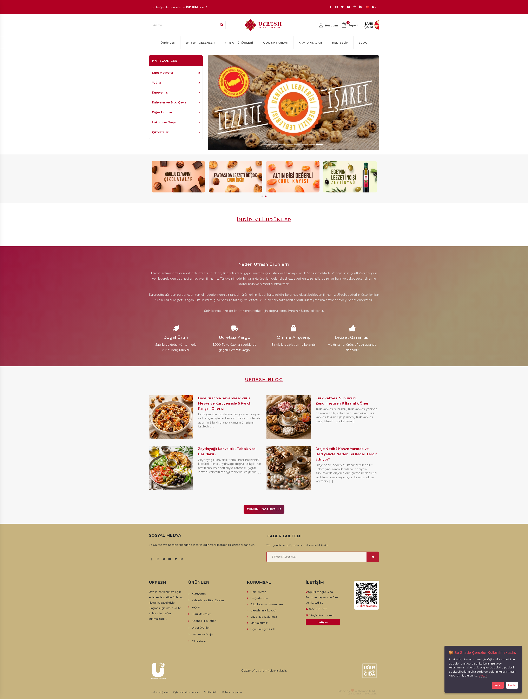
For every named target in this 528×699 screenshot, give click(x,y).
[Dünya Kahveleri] (350, 176)
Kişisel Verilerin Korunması (186, 692)
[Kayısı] (235, 176)
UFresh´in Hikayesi (263, 610)
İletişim (323, 622)
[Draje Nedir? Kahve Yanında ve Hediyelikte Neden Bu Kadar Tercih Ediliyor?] (288, 468)
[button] (262, 196)
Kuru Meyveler (162, 73)
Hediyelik (340, 42)
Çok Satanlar (275, 42)
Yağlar (156, 82)
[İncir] (178, 176)
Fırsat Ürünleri (239, 42)
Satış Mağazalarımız (263, 616)
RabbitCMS (369, 691)
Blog (363, 42)
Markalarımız (259, 622)
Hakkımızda (258, 591)
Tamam (497, 685)
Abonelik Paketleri (204, 620)
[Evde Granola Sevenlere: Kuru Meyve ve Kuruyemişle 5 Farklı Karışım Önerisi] (171, 417)
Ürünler (168, 42)
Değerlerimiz (259, 598)
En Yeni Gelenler (200, 42)
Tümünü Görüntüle (264, 509)
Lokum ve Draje (164, 122)
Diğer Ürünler (162, 112)
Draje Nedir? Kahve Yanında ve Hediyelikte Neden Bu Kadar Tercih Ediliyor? (347, 454)
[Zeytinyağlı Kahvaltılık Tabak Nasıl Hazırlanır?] (171, 468)
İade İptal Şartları (160, 692)
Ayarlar (512, 685)
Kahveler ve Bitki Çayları (170, 102)
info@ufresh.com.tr (322, 615)
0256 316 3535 (318, 609)
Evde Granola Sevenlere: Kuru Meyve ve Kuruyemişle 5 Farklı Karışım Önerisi (224, 403)
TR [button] (372, 6)
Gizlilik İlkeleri (211, 692)
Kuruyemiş (160, 92)
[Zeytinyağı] (292, 176)
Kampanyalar (310, 42)
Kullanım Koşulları (232, 692)
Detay (483, 675)
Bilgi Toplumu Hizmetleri (266, 604)
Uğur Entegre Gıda (262, 629)
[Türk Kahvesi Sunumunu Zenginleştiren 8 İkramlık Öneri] (288, 417)
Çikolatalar (160, 132)
